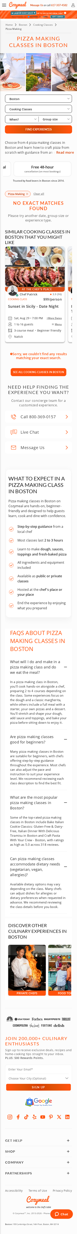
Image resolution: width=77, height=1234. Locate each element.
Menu (58, 324)
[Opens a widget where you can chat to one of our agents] (61, 1214)
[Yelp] (34, 1117)
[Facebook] (18, 1117)
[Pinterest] (51, 1117)
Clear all (38, 194)
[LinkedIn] (67, 1117)
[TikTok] (26, 1117)
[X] (59, 1117)
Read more (65, 152)
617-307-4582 (59, 5)
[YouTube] (42, 1117)
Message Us (36, 5)
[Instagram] (10, 1117)
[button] (4, 5)
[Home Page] (17, 5)
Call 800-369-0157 (38, 416)
